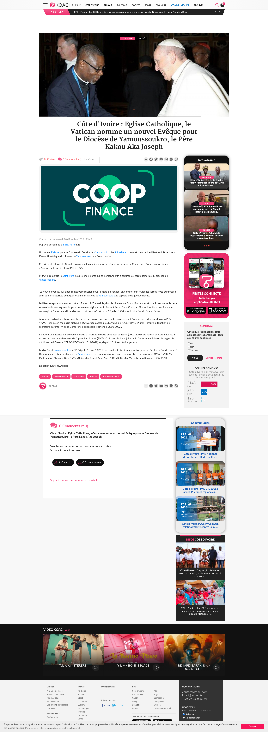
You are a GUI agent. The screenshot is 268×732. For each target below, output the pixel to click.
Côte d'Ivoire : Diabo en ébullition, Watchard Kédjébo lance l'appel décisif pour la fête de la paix (123, 12)
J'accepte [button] (252, 726)
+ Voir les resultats (213, 357)
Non (192, 347)
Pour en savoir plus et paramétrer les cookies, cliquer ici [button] (52, 728)
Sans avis (194, 350)
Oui (191, 343)
